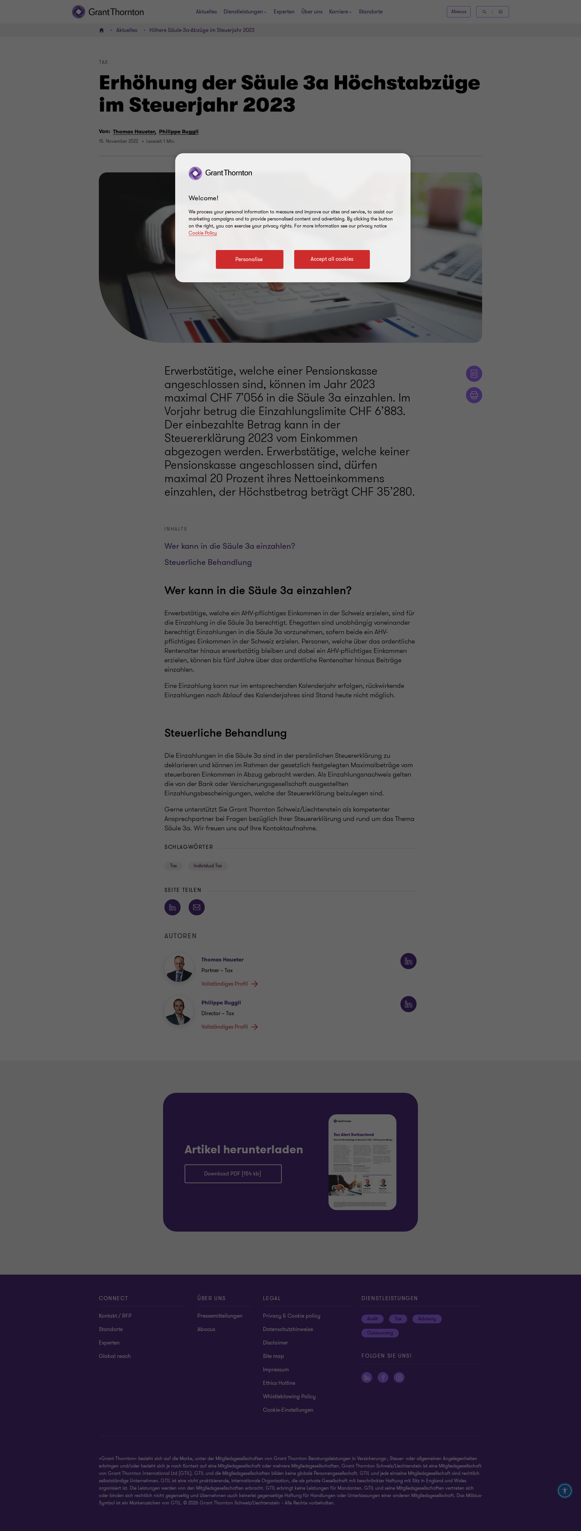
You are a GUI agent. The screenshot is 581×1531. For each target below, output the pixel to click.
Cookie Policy (203, 233)
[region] (293, 217)
